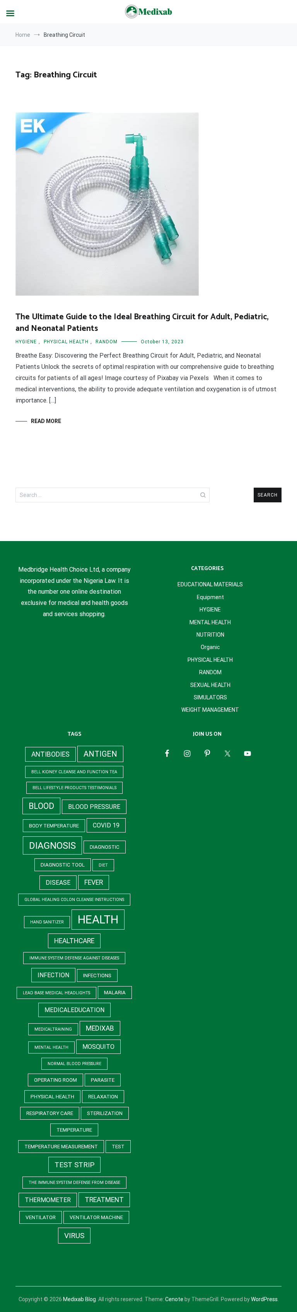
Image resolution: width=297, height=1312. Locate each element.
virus (74, 1235)
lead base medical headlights (56, 992)
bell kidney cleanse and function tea (74, 771)
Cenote (174, 1299)
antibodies (50, 754)
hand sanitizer (47, 922)
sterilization (105, 1113)
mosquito (98, 1046)
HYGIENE (26, 341)
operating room (55, 1080)
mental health (51, 1047)
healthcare (74, 941)
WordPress (264, 1299)
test (118, 1146)
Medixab (100, 1028)
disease (58, 882)
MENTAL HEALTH (210, 622)
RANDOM (107, 341)
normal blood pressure (74, 1063)
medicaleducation (74, 1010)
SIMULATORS (210, 697)
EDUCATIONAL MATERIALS (210, 584)
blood (41, 806)
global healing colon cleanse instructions (74, 899)
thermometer (48, 1200)
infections (97, 975)
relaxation (103, 1097)
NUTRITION (210, 635)
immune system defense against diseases (74, 958)
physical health (52, 1097)
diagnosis (52, 845)
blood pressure (94, 806)
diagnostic (104, 847)
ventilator (41, 1217)
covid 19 (106, 825)
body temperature (54, 826)
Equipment (210, 597)
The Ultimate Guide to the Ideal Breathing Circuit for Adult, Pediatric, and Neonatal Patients (141, 322)
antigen (100, 754)
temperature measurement (61, 1146)
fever (93, 882)
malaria (115, 992)
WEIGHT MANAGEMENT (210, 710)
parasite (102, 1080)
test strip (74, 1164)
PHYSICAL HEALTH (66, 341)
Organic (210, 647)
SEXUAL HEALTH (210, 685)
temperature (74, 1130)
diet (103, 865)
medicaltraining (53, 1029)
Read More (46, 421)
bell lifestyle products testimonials (74, 787)
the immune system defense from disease (74, 1182)
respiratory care (49, 1113)
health (98, 919)
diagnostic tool (63, 865)
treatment (104, 1200)
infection (53, 975)
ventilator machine (96, 1217)
